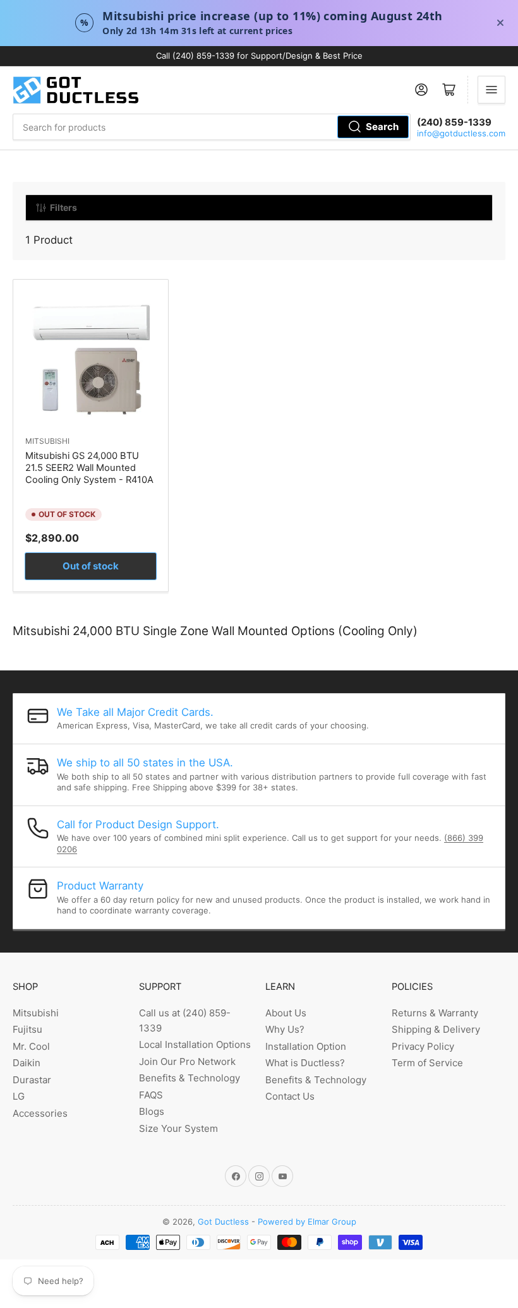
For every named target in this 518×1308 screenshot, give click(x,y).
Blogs (151, 1111)
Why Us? (284, 1029)
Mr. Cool (31, 1046)
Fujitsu (27, 1029)
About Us (285, 1013)
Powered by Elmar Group (307, 1221)
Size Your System (178, 1128)
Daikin (26, 1063)
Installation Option (305, 1046)
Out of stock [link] (91, 566)
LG (19, 1096)
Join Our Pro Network (187, 1061)
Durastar (32, 1080)
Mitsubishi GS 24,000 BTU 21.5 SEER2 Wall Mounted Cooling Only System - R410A (89, 467)
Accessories (40, 1113)
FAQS (151, 1095)
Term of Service (427, 1063)
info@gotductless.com (461, 133)
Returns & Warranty (435, 1013)
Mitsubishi (47, 441)
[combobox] (212, 127)
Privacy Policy (423, 1046)
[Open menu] (491, 90)
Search (382, 127)
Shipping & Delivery (436, 1029)
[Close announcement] (500, 22)
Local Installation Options (195, 1044)
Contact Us (290, 1096)
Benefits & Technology (189, 1078)
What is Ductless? (305, 1063)
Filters (63, 207)
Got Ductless (223, 1221)
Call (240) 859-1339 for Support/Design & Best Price (259, 56)
